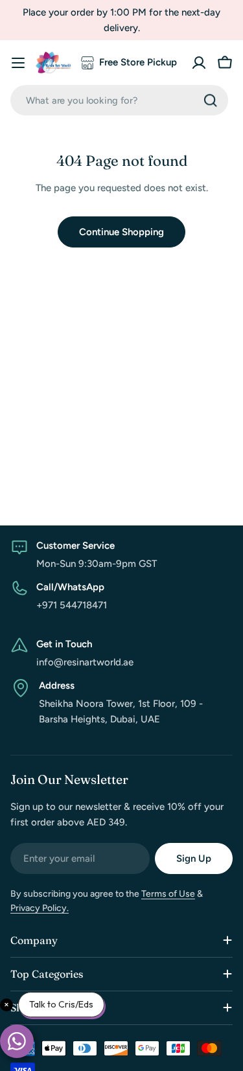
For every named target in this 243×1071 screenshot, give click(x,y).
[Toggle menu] (18, 63)
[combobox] (119, 100)
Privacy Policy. (39, 908)
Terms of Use (168, 893)
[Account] (199, 63)
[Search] (210, 100)
